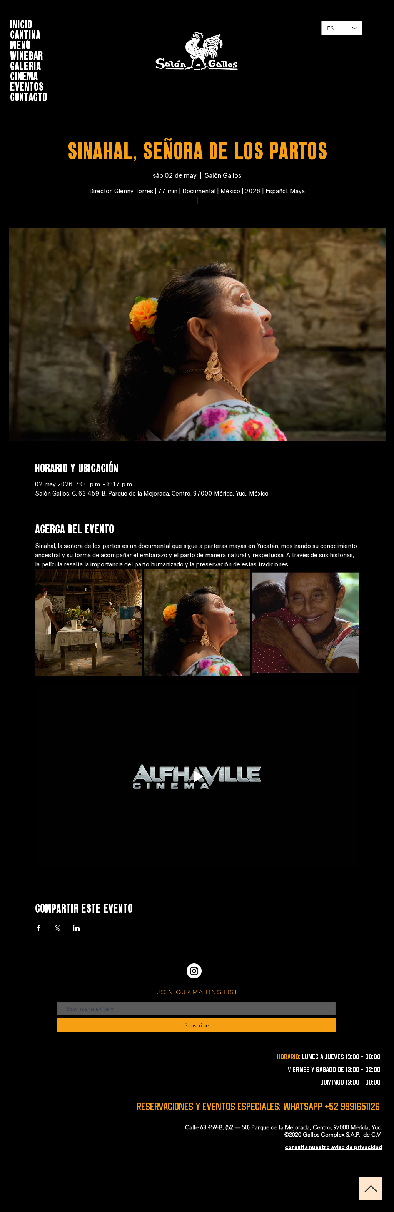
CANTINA (25, 33)
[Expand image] (88, 622)
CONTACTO (28, 96)
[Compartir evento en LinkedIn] (76, 928)
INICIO (21, 23)
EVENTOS (26, 85)
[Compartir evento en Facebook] (38, 928)
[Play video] (197, 776)
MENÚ (20, 44)
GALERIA (25, 65)
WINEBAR (26, 54)
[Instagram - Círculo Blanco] (194, 970)
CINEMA (24, 75)
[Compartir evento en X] (57, 928)
